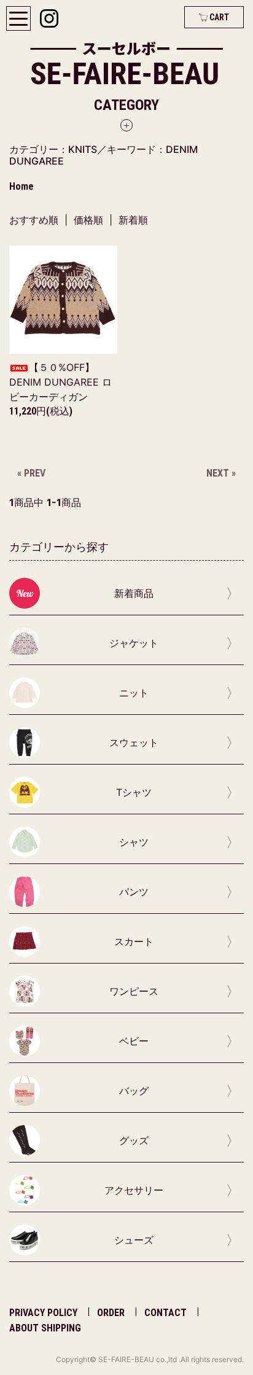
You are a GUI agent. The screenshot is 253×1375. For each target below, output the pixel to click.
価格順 (88, 220)
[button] (126, 113)
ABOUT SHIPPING (45, 1328)
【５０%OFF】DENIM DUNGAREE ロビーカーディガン (60, 382)
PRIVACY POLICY (43, 1313)
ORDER (111, 1313)
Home (21, 186)
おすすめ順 (33, 220)
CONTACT (165, 1313)
